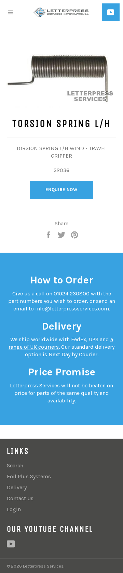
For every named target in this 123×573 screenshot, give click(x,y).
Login (14, 509)
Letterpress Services (43, 566)
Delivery (17, 487)
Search (15, 465)
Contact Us (20, 498)
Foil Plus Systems (29, 476)
